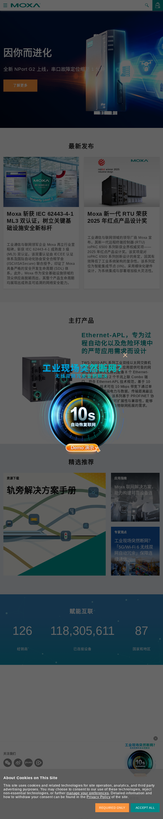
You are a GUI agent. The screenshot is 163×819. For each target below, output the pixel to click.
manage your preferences (87, 793)
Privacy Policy (98, 797)
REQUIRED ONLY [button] (112, 807)
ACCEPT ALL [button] (145, 807)
